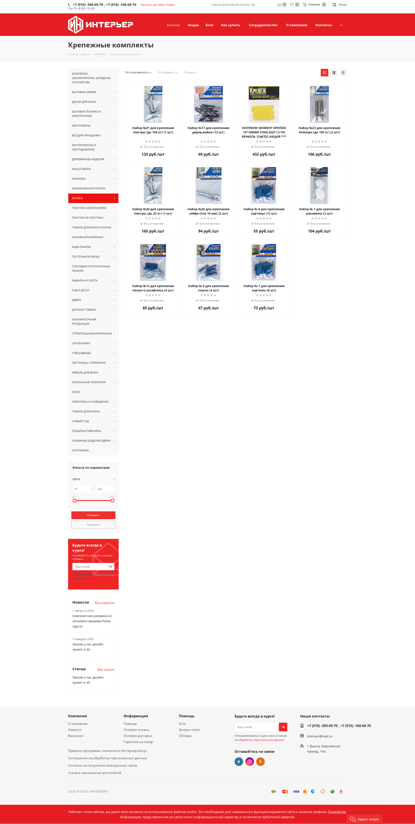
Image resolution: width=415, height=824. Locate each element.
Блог (182, 723)
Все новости (104, 603)
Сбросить (93, 525)
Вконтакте (239, 761)
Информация (136, 716)
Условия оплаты (136, 729)
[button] (364, 818)
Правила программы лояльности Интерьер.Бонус (107, 750)
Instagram (249, 761)
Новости (74, 729)
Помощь (130, 723)
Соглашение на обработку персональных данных (107, 758)
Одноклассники (260, 761)
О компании (78, 723)
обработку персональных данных (87, 581)
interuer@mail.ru (319, 736)
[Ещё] (341, 24)
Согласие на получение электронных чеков (102, 765)
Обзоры (185, 736)
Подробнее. (337, 811)
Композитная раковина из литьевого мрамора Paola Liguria (92, 621)
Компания (77, 716)
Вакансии (75, 736)
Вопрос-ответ (189, 729)
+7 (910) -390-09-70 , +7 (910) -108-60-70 (339, 725)
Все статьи (106, 669)
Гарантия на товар (138, 742)
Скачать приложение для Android (94, 773)
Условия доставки (138, 736)
